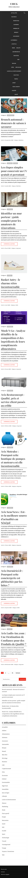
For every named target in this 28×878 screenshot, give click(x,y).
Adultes (4, 730)
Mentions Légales (5, 874)
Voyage (4, 848)
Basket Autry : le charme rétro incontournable (10, 283)
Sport (14, 82)
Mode (13, 47)
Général (4, 779)
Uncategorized (6, 844)
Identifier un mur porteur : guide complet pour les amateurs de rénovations (11, 221)
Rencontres (5, 820)
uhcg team (18, 248)
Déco (12, 67)
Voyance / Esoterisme (8, 851)
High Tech (16, 75)
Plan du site (4, 869)
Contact (3, 871)
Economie (16, 24)
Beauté (18, 47)
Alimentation (10, 115)
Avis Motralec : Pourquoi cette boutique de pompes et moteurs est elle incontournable (13, 459)
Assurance (16, 36)
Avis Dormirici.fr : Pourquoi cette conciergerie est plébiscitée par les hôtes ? (12, 578)
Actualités (14, 13)
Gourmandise (16, 51)
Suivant (18, 673)
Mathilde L (21, 140)
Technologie (5, 837)
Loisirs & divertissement (14, 71)
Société (14, 90)
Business (14, 16)
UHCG (14, 3)
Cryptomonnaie (6, 768)
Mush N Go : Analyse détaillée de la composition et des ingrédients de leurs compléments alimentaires (13, 714)
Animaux (4, 737)
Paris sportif (16, 86)
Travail (15, 163)
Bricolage (18, 67)
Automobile (14, 40)
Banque (16, 32)
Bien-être (16, 55)
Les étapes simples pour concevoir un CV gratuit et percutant (14, 171)
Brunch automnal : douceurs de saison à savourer (13, 123)
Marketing (16, 20)
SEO (3, 827)
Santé (16, 94)
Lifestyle (14, 44)
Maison (14, 63)
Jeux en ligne (5, 793)
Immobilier (16, 28)
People (16, 78)
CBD (18, 59)
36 (12, 673)
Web (3, 855)
